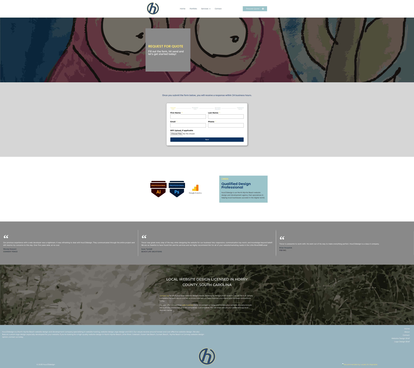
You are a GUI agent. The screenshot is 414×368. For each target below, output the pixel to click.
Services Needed (217, 108)
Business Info (195, 108)
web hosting (187, 305)
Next (207, 140)
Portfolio (193, 9)
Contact (218, 9)
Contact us (164, 296)
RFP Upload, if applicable (181, 131)
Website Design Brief (400, 338)
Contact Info (173, 108)
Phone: (211, 122)
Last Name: (213, 113)
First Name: (175, 113)
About (407, 332)
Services (204, 9)
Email (173, 122)
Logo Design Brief (402, 342)
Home (182, 9)
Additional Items (240, 108)
